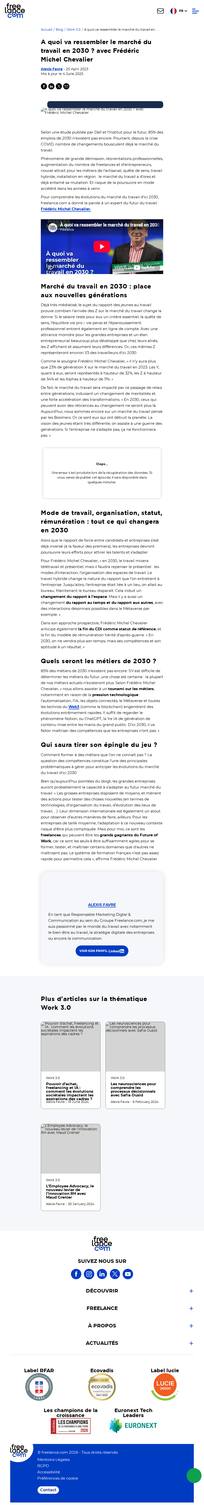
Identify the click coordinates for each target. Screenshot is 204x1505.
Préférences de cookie (57, 1478)
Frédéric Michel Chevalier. (66, 209)
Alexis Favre (52, 69)
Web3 (73, 707)
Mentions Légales (53, 1460)
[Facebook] (76, 1278)
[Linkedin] (51, 88)
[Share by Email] (66, 88)
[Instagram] (89, 1278)
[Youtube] (128, 1278)
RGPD (43, 1466)
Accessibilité (48, 1472)
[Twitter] (59, 88)
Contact (48, 1490)
